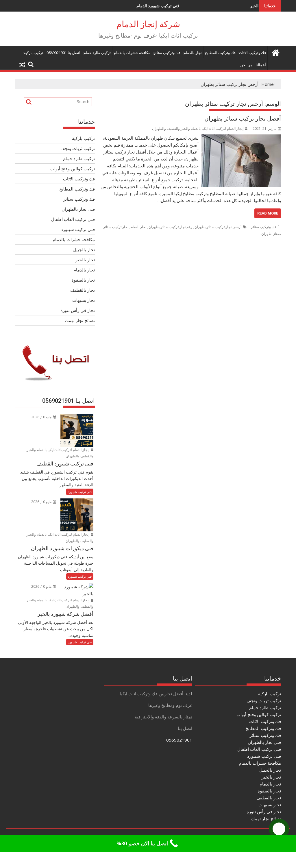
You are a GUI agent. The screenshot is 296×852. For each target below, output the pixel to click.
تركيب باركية (33, 53)
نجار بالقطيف (82, 290)
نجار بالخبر (85, 260)
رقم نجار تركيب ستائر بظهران (170, 226)
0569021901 (179, 740)
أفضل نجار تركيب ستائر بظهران (242, 118)
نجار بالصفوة (83, 280)
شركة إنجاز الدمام (148, 24)
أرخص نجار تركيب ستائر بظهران (218, 226)
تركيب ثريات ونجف (77, 148)
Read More (267, 213)
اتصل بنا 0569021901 (63, 53)
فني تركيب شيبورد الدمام (137, 5)
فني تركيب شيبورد (78, 229)
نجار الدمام (138, 226)
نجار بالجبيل (84, 249)
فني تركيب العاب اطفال (73, 219)
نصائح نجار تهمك (80, 320)
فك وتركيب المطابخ (220, 53)
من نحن (246, 65)
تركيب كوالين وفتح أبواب (72, 168)
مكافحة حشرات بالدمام (132, 53)
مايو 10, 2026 (41, 417)
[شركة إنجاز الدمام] (275, 52)
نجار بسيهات (83, 300)
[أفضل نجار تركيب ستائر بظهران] (241, 138)
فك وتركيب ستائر (166, 53)
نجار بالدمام (193, 53)
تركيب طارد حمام (97, 53)
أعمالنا (261, 65)
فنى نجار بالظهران (78, 209)
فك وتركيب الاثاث (252, 53)
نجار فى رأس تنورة (77, 310)
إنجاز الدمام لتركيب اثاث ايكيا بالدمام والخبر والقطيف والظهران (197, 128)
